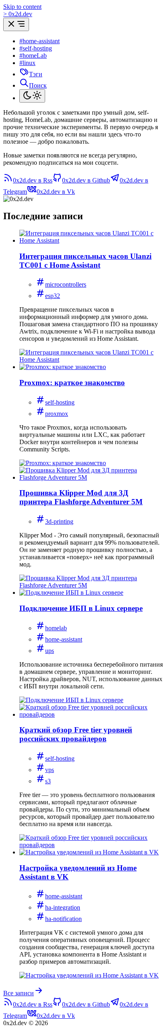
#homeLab (33, 55)
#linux (27, 62)
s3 (48, 781)
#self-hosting (35, 48)
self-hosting (60, 402)
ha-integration (62, 907)
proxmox (56, 413)
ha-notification (63, 918)
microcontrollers (65, 284)
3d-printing (59, 521)
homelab (56, 628)
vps (49, 769)
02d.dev (17, 13)
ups (49, 650)
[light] (32, 96)
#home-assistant (39, 41)
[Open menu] (16, 24)
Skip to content (22, 6)
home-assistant (63, 639)
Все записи (18, 993)
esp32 (52, 295)
